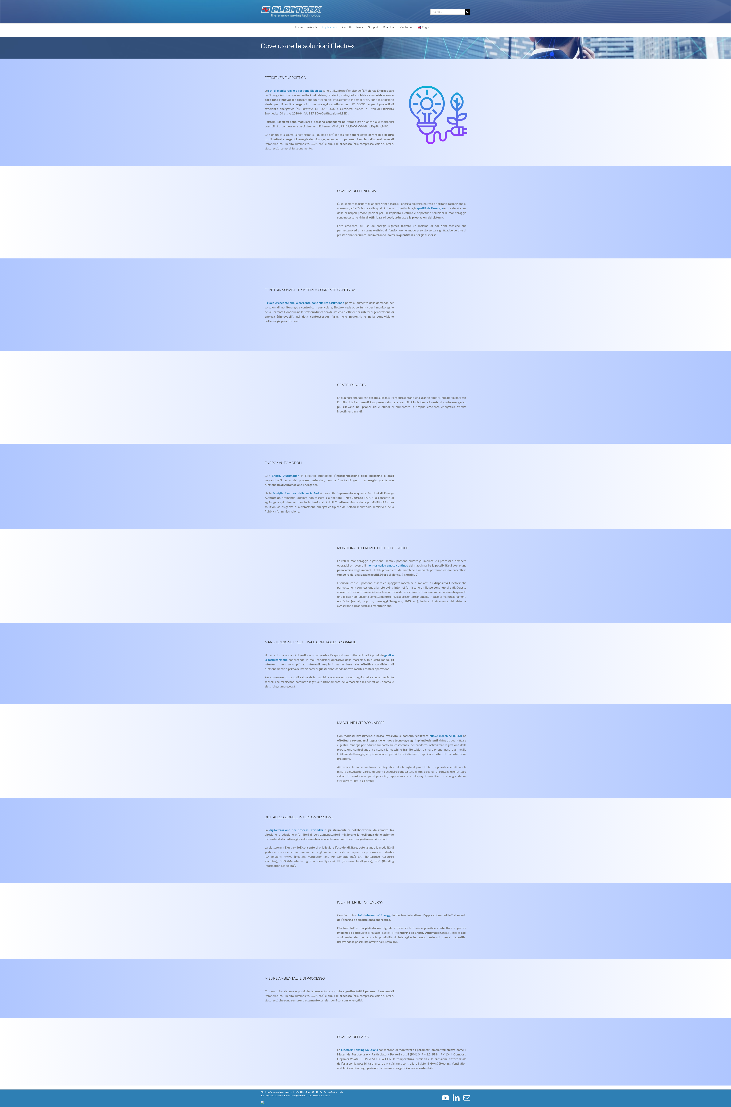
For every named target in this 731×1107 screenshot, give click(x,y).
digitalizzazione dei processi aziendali (296, 830)
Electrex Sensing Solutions (359, 1049)
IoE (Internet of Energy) (374, 915)
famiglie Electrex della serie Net (296, 493)
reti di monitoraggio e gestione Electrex (295, 90)
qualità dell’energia (430, 208)
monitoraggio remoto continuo (387, 565)
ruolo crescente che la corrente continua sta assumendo (305, 302)
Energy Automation (285, 475)
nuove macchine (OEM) (445, 735)
